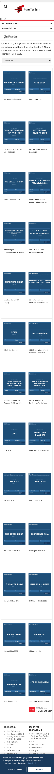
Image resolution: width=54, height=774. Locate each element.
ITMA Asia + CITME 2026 (38, 601)
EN (5, 19)
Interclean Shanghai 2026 (39, 450)
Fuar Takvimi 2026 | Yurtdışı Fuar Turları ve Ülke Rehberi (15, 736)
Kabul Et (39, 769)
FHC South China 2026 (12, 551)
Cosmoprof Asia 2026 (37, 551)
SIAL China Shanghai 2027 (39, 701)
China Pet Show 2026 (11, 601)
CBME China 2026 (35, 99)
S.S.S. (8, 747)
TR (1, 19)
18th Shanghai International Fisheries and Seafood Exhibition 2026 (14, 252)
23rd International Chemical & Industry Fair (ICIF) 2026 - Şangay (38, 302)
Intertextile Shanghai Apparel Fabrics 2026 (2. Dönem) (38, 202)
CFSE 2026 (7, 450)
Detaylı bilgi (32, 763)
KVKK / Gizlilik (38, 754)
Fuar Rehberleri (13, 731)
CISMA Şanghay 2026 (11, 350)
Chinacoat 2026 (35, 651)
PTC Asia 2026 (9, 501)
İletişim (34, 751)
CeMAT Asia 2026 (35, 501)
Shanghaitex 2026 (10, 701)
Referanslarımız (13, 750)
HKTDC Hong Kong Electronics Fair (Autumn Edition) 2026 (38, 403)
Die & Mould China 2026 (13, 99)
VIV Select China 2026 (12, 200)
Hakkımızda (11, 753)
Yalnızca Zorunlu (15, 769)
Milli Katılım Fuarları (12, 743)
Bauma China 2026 (11, 651)
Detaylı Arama (37, 745)
